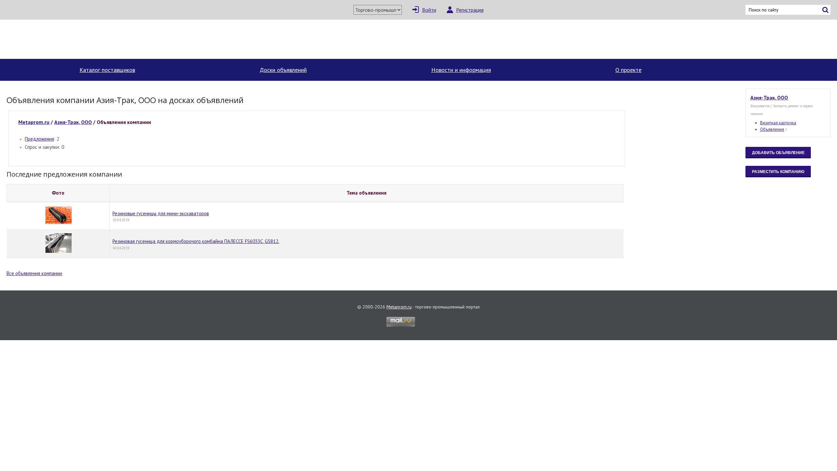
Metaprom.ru (33, 122)
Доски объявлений (283, 70)
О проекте (628, 70)
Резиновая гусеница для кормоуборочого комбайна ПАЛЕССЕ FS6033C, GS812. (195, 241)
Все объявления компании (34, 273)
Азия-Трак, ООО (73, 122)
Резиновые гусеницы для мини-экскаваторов (160, 213)
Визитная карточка (778, 123)
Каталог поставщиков (107, 70)
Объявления (772, 129)
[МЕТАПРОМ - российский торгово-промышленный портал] (68, 39)
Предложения (39, 139)
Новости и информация (461, 70)
